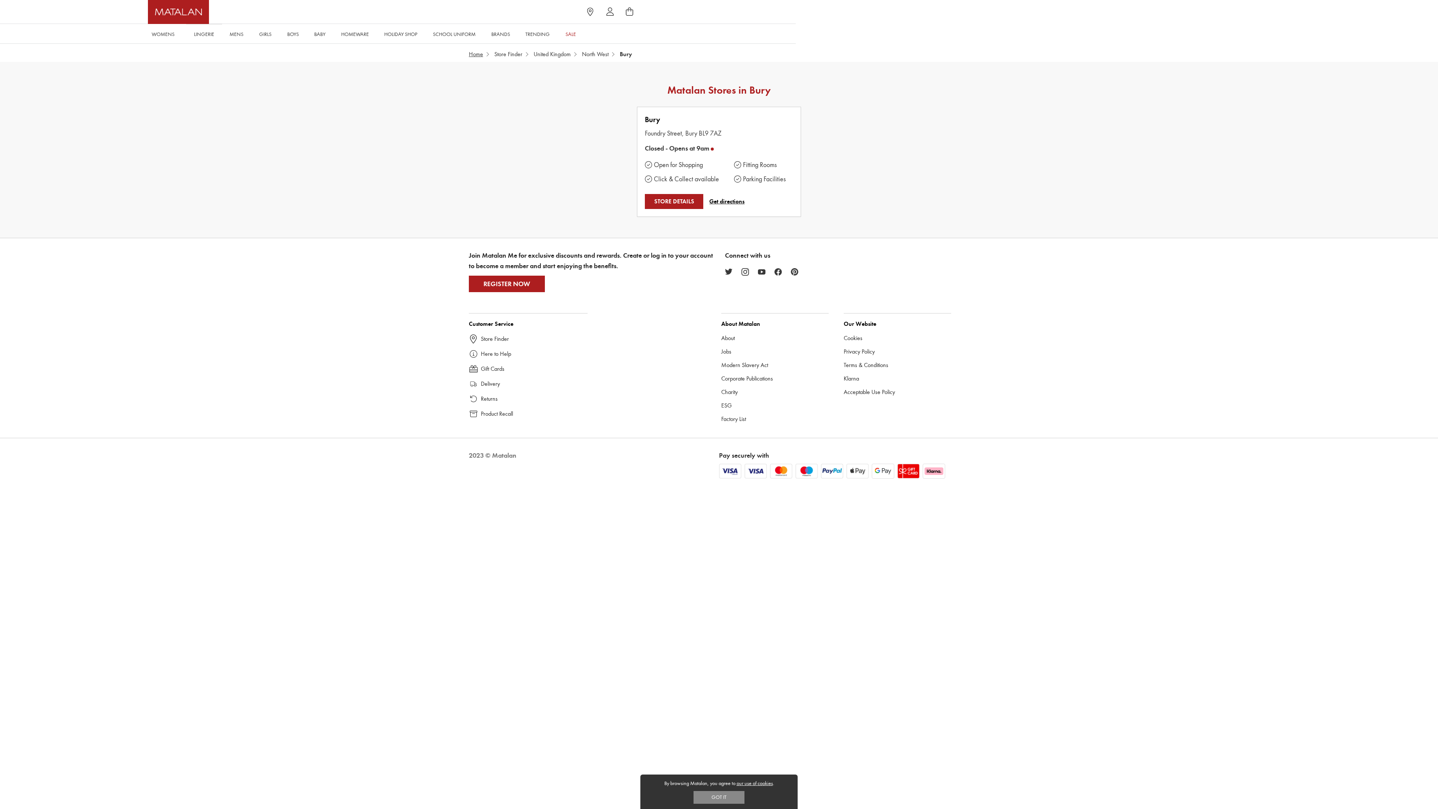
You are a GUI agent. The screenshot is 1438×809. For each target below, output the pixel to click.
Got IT (719, 797)
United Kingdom (552, 54)
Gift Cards (492, 368)
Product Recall (497, 413)
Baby (319, 34)
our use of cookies (755, 783)
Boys (293, 34)
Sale (570, 34)
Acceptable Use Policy (869, 392)
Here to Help (496, 353)
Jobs (726, 351)
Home (476, 54)
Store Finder (508, 54)
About (728, 338)
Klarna (851, 378)
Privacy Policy (859, 351)
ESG (726, 405)
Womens (163, 34)
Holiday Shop (400, 34)
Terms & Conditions (866, 365)
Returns (489, 398)
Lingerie (204, 34)
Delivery (490, 383)
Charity (729, 392)
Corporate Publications (747, 378)
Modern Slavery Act (744, 365)
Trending (537, 34)
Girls (265, 34)
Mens (236, 34)
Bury (652, 119)
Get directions (726, 201)
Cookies (853, 338)
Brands (500, 34)
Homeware (355, 34)
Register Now (506, 284)
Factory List (733, 418)
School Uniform (454, 34)
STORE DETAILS (674, 201)
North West (595, 54)
